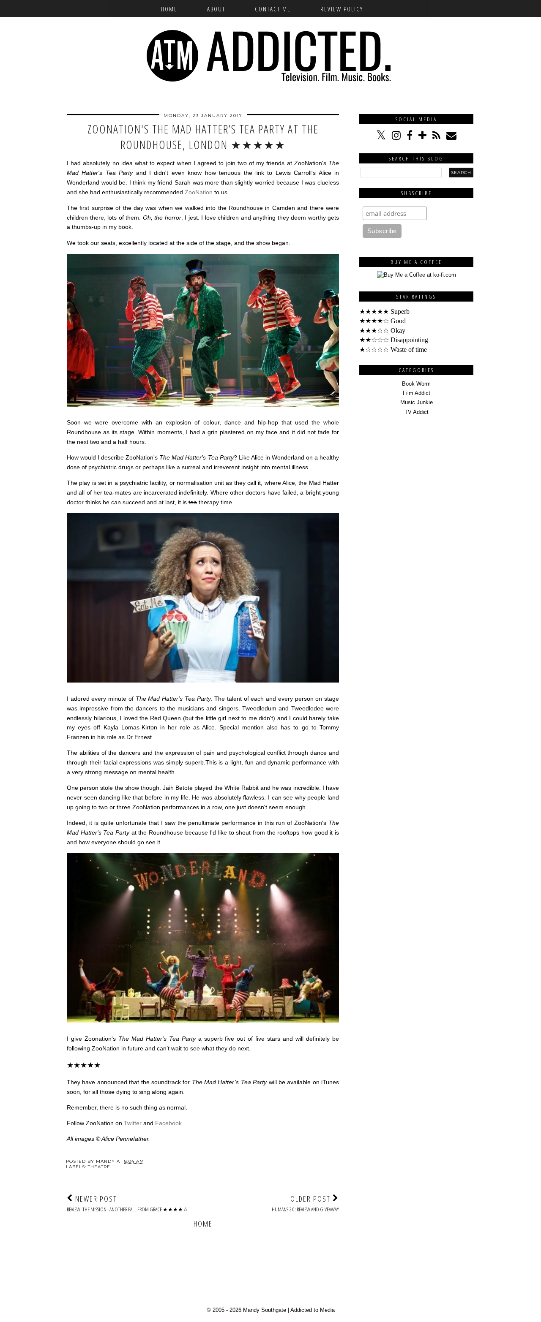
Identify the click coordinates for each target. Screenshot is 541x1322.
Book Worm (416, 384)
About (216, 9)
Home (169, 9)
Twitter (133, 1123)
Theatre (99, 1167)
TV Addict (416, 412)
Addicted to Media (312, 1310)
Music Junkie (416, 402)
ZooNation (199, 192)
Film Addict (416, 393)
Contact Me (273, 9)
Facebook (168, 1123)
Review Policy (341, 9)
